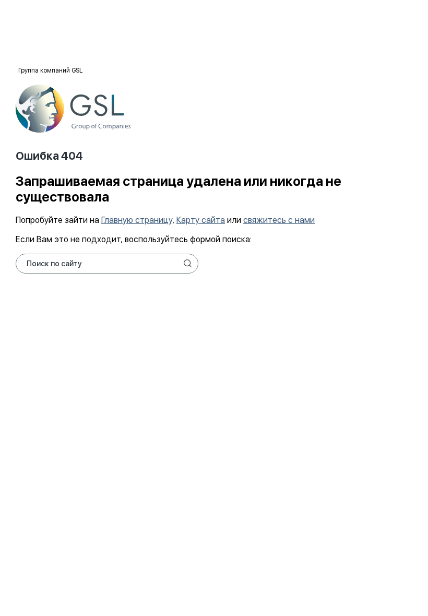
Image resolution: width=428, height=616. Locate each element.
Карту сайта (200, 220)
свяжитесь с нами (279, 220)
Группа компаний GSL (50, 70)
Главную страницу (136, 220)
